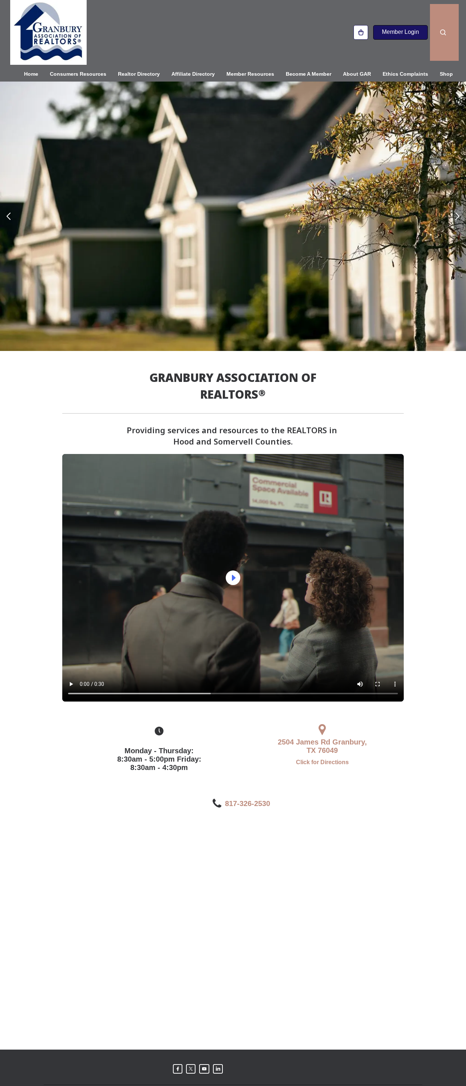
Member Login (400, 32)
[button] (8, 216)
